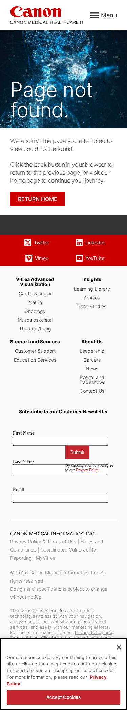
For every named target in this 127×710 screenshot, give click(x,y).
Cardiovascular (35, 293)
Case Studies (91, 306)
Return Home (37, 199)
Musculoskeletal (35, 320)
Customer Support (35, 351)
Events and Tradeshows (92, 379)
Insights (91, 279)
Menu (109, 15)
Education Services (35, 360)
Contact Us (92, 391)
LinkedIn (94, 242)
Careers (92, 360)
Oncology (35, 311)
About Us (92, 341)
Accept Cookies (63, 697)
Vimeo (41, 258)
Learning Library (92, 289)
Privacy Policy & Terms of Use (43, 541)
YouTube (94, 258)
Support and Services (35, 341)
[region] (63, 674)
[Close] (118, 647)
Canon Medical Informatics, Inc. (53, 533)
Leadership (92, 351)
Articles (92, 297)
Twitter (41, 242)
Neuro (35, 302)
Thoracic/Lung (35, 329)
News (92, 368)
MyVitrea (46, 558)
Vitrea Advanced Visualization (35, 281)
